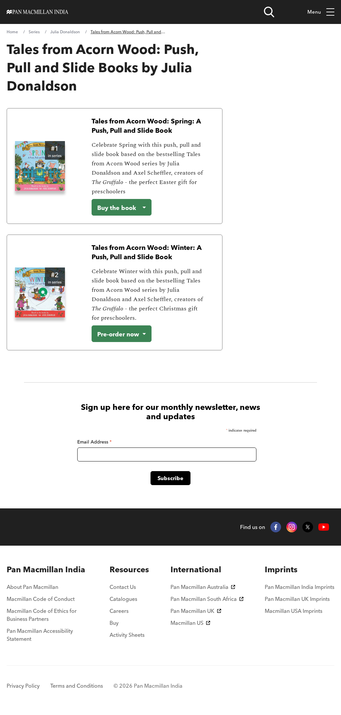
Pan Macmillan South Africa (203, 599)
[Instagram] (291, 527)
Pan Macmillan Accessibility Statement (40, 634)
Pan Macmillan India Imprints (299, 587)
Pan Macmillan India (46, 569)
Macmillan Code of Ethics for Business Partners (42, 615)
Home (12, 31)
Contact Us (123, 587)
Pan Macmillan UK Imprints (297, 599)
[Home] (37, 12)
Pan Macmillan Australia (199, 587)
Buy (114, 623)
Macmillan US (186, 623)
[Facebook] (275, 527)
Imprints (281, 569)
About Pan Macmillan (32, 587)
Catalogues (123, 599)
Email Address (94, 442)
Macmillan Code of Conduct (41, 599)
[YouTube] (323, 527)
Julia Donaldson (65, 31)
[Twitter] (307, 527)
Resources (129, 569)
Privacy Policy (23, 685)
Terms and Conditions (76, 685)
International (195, 569)
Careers (119, 611)
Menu (314, 12)
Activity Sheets (127, 634)
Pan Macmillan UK (192, 611)
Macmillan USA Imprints (293, 611)
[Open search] (269, 12)
